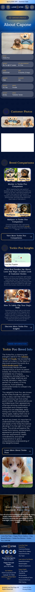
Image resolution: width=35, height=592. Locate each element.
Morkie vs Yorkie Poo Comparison (17, 185)
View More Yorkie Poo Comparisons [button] (16, 236)
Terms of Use (27, 587)
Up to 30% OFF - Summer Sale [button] (17, 2)
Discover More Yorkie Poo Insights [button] (16, 327)
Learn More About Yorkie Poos (15, 451)
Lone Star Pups (6, 536)
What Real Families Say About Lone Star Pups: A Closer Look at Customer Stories (17, 271)
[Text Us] (32, 7)
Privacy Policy (27, 589)
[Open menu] (3, 7)
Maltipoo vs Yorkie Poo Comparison (17, 220)
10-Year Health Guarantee (23, 572)
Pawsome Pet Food (24, 580)
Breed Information (24, 561)
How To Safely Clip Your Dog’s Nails (17, 306)
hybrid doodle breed (10, 365)
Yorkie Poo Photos (18, 538)
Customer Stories (24, 553)
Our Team (22, 556)
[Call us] (27, 7)
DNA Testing (22, 582)
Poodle (14, 359)
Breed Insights (23, 563)
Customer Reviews (24, 549)
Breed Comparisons (25, 566)
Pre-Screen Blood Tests (26, 577)
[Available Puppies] (8, 7)
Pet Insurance (23, 575)
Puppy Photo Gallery (20, 536)
